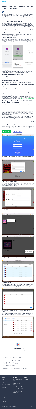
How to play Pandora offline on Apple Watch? (10, 369)
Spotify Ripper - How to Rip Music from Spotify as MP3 (17, 387)
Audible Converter (5, 385)
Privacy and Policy (5, 406)
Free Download (7, 131)
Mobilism (8, 95)
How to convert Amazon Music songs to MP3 (18, 389)
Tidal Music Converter (5, 382)
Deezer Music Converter (6, 389)
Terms (10, 406)
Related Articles (5, 354)
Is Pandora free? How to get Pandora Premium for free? (12, 360)
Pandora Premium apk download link (27, 98)
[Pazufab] (4, 1)
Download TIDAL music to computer (17, 384)
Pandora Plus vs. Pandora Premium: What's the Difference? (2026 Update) (15, 356)
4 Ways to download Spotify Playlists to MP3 (17, 392)
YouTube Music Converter (6, 391)
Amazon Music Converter (6, 384)
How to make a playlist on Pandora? (9, 362)
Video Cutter (4, 387)
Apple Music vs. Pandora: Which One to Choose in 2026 (12, 357)
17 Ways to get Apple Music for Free (18, 394)
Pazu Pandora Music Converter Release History (10, 359)
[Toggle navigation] (33, 1)
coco (5, 11)
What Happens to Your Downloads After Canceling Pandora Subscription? (15, 368)
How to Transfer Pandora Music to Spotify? (10, 365)
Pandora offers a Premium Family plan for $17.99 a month (12, 363)
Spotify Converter (5, 379)
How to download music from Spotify (17, 380)
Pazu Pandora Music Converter (7, 107)
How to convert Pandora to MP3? (8, 366)
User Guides (26, 379)
